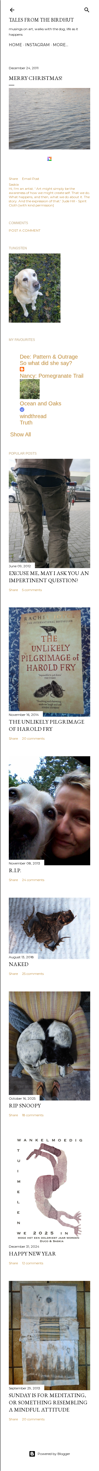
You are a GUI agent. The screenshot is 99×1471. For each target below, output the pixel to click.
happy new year (32, 1253)
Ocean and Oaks (40, 403)
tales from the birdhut (41, 20)
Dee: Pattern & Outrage (49, 357)
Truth (26, 422)
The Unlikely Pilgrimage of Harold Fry (46, 725)
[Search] (87, 8)
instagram (37, 44)
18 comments (32, 1115)
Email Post (30, 179)
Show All (20, 434)
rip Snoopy (25, 1105)
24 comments (33, 880)
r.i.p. (15, 870)
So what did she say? (46, 363)
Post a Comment (24, 230)
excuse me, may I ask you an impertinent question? (49, 576)
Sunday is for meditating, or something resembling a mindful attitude (48, 1402)
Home (15, 44)
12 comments (32, 1263)
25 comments (33, 974)
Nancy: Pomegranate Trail (51, 376)
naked (18, 964)
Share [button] (13, 179)
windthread (33, 416)
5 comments (32, 590)
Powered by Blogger (54, 1454)
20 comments (33, 738)
